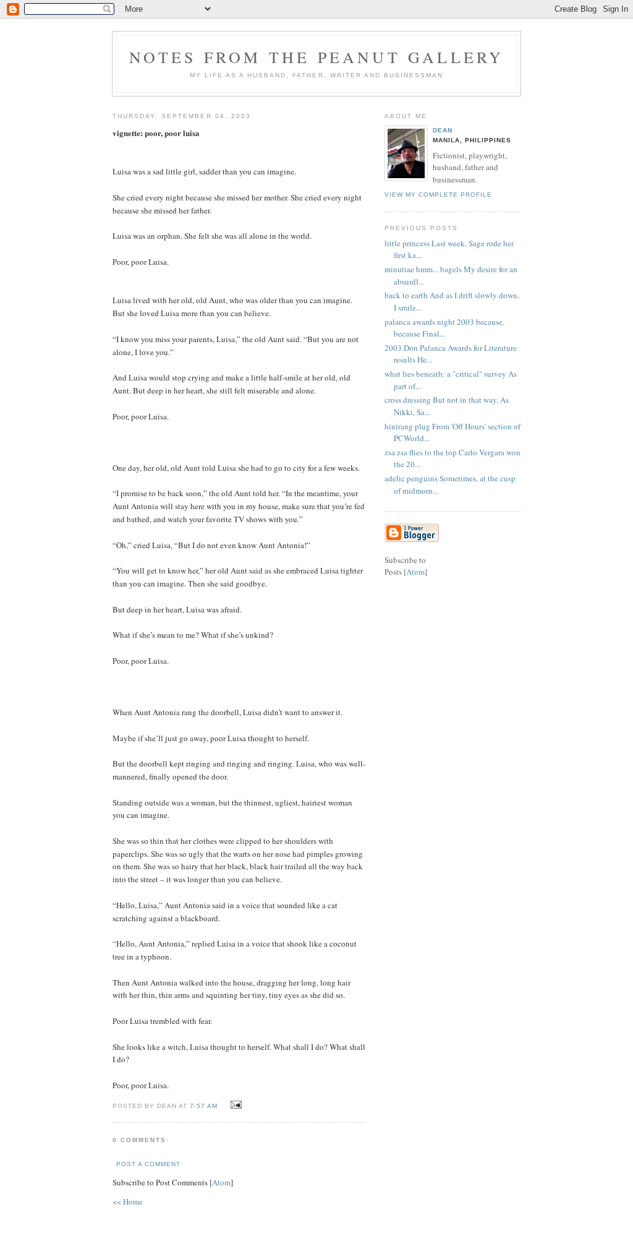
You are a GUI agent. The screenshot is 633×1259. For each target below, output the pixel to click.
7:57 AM (205, 1105)
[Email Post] (234, 1105)
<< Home (128, 1201)
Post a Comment (148, 1164)
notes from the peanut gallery (316, 56)
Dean (442, 130)
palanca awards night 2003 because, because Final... (444, 328)
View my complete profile (438, 194)
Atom (221, 1182)
